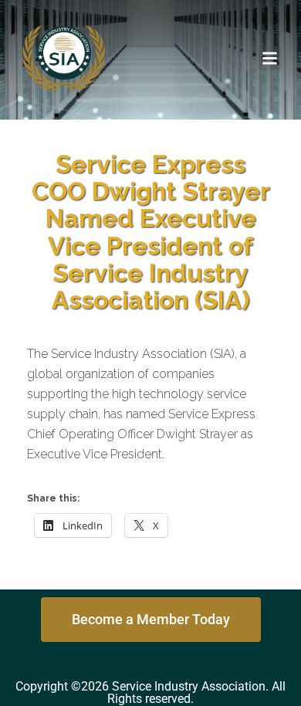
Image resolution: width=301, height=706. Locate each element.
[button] (270, 58)
